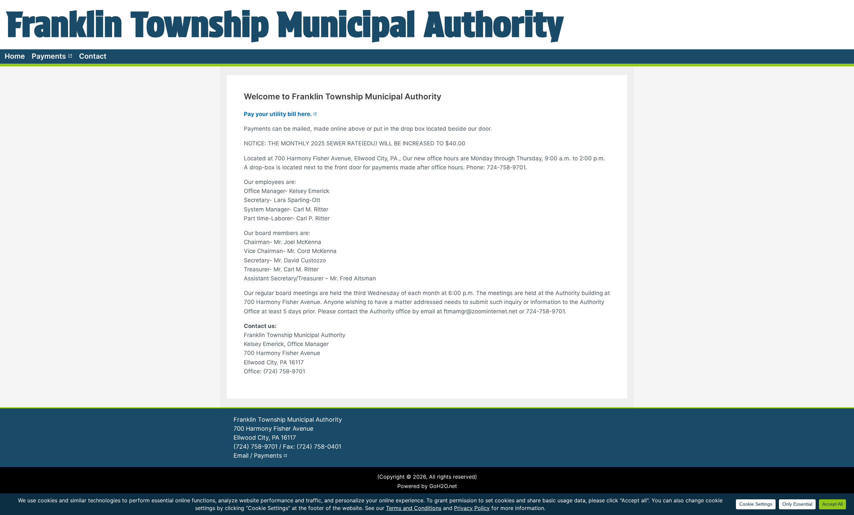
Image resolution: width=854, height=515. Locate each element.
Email (241, 455)
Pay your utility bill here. (280, 114)
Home (15, 56)
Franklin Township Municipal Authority (285, 24)
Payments (52, 56)
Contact (92, 56)
